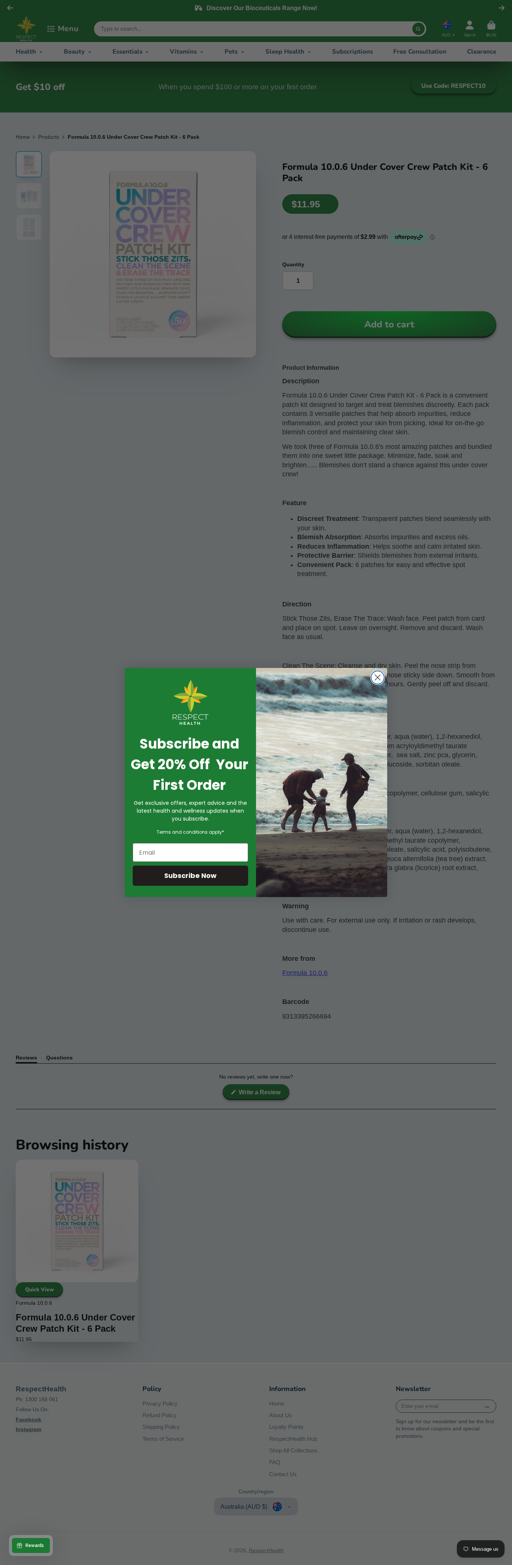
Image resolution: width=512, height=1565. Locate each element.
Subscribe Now (190, 875)
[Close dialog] (377, 677)
